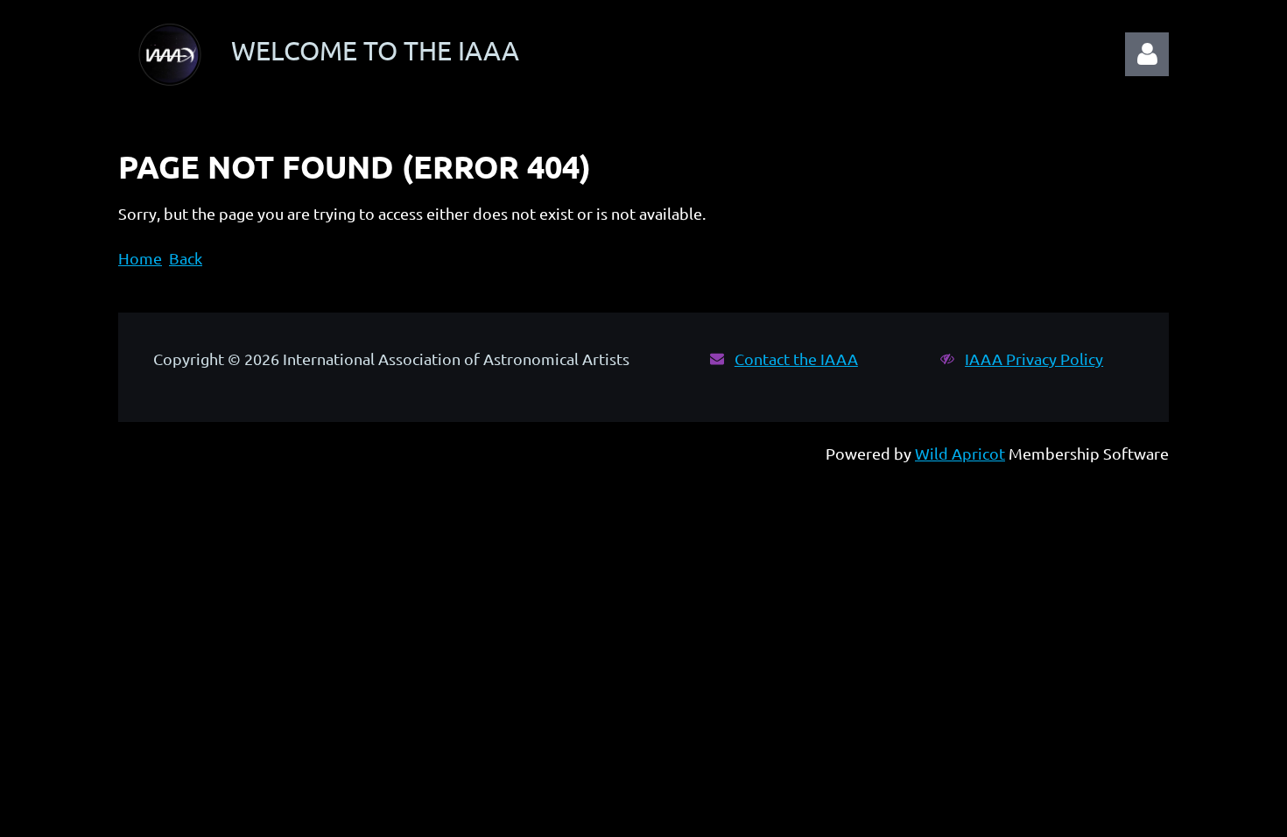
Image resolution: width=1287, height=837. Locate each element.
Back (185, 258)
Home (140, 258)
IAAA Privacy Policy (1034, 358)
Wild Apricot (960, 453)
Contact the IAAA (796, 358)
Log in (1147, 54)
